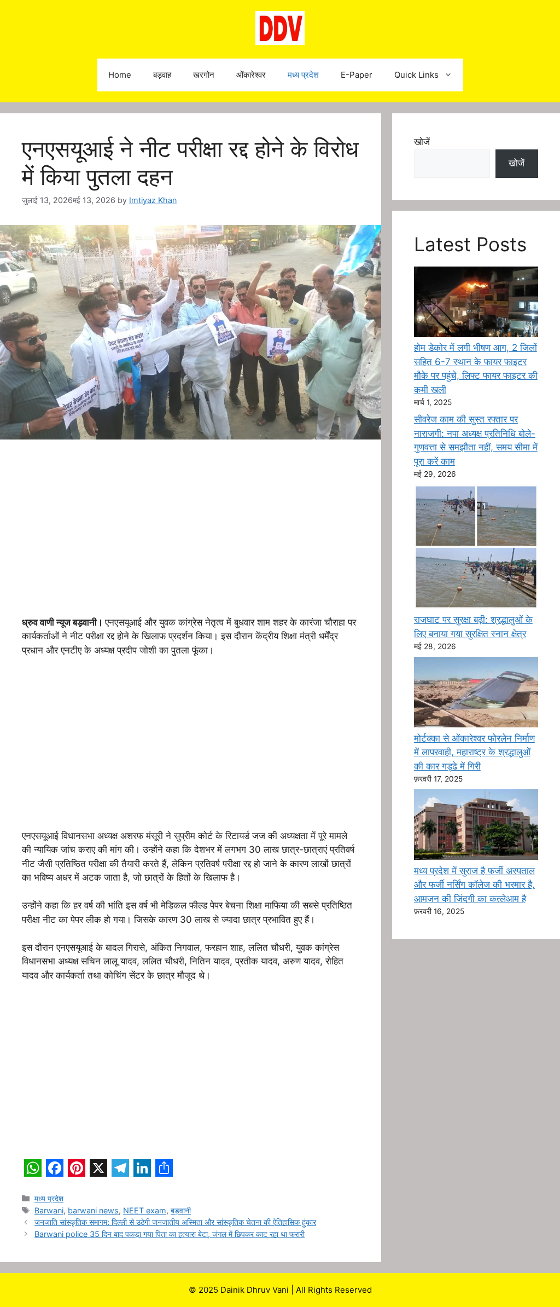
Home (119, 75)
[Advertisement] (190, 534)
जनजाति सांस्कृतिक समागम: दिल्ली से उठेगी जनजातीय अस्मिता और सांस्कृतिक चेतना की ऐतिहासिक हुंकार (175, 1222)
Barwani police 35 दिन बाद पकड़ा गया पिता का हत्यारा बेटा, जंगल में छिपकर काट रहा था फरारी (169, 1234)
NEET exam (144, 1210)
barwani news (93, 1210)
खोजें (422, 141)
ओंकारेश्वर (251, 75)
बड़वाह (162, 75)
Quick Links (416, 75)
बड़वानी (181, 1210)
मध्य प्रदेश (303, 75)
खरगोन (203, 75)
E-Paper (356, 75)
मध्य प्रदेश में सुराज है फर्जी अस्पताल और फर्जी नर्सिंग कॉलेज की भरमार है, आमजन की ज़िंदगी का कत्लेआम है (474, 884)
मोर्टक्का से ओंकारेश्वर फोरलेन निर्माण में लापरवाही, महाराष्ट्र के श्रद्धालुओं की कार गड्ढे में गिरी (474, 752)
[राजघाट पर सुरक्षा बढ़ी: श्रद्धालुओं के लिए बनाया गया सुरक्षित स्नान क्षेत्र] (476, 548)
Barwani (48, 1210)
